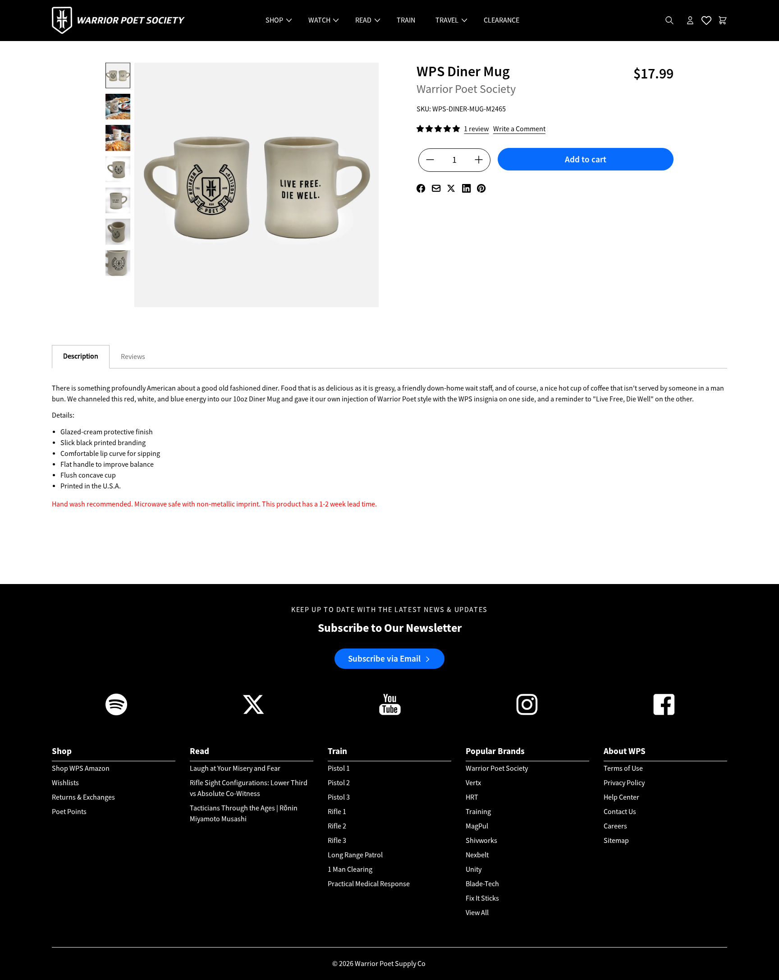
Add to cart (585, 159)
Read (199, 751)
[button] (439, 128)
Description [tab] (80, 356)
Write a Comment (519, 128)
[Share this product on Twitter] (451, 188)
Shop (62, 751)
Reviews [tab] (133, 356)
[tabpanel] (389, 483)
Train (337, 751)
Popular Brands (495, 751)
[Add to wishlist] (586, 174)
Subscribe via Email (384, 658)
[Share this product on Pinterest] (481, 188)
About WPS (625, 751)
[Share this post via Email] (436, 188)
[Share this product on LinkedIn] (466, 188)
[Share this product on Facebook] (421, 188)
